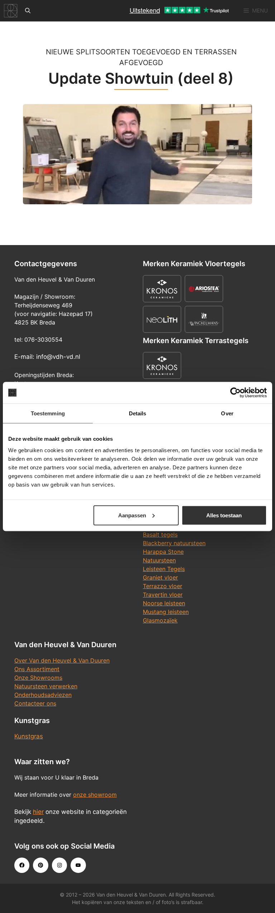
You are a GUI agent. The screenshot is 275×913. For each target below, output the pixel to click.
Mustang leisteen (166, 611)
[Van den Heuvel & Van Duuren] (11, 10)
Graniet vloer (160, 577)
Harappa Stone (163, 551)
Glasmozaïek (160, 620)
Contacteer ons (35, 703)
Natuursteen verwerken (45, 686)
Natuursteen (159, 560)
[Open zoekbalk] (28, 10)
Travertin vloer (163, 594)
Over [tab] (227, 413)
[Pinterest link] (40, 865)
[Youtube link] (78, 865)
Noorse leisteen (164, 603)
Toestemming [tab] (48, 413)
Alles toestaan (224, 515)
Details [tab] (137, 413)
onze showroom (95, 794)
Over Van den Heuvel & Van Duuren (62, 660)
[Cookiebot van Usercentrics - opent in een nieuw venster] (235, 392)
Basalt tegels (160, 534)
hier (38, 811)
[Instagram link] (59, 865)
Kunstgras (28, 736)
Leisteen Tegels (164, 568)
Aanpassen (132, 515)
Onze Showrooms (38, 677)
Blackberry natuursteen (174, 543)
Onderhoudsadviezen (43, 694)
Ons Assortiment (36, 669)
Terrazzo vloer (162, 586)
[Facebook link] (21, 865)
